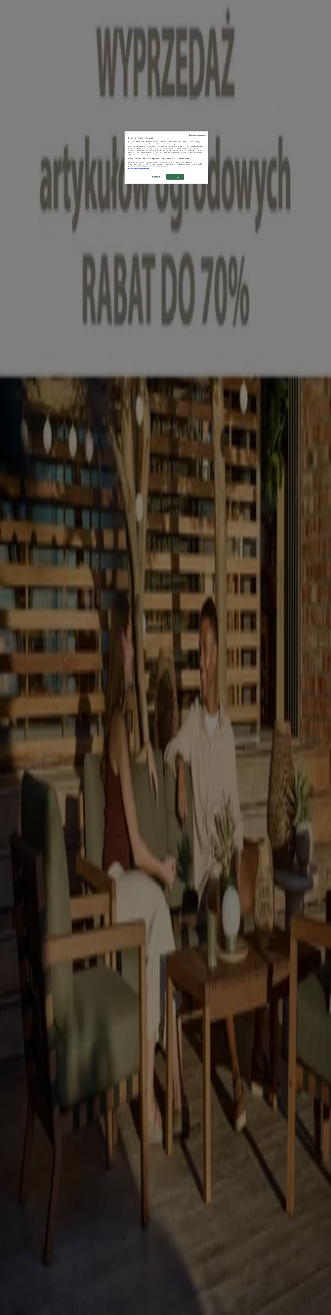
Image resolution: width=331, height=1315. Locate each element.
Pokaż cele (156, 177)
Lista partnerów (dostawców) (138, 168)
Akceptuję (175, 177)
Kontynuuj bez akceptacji (197, 135)
